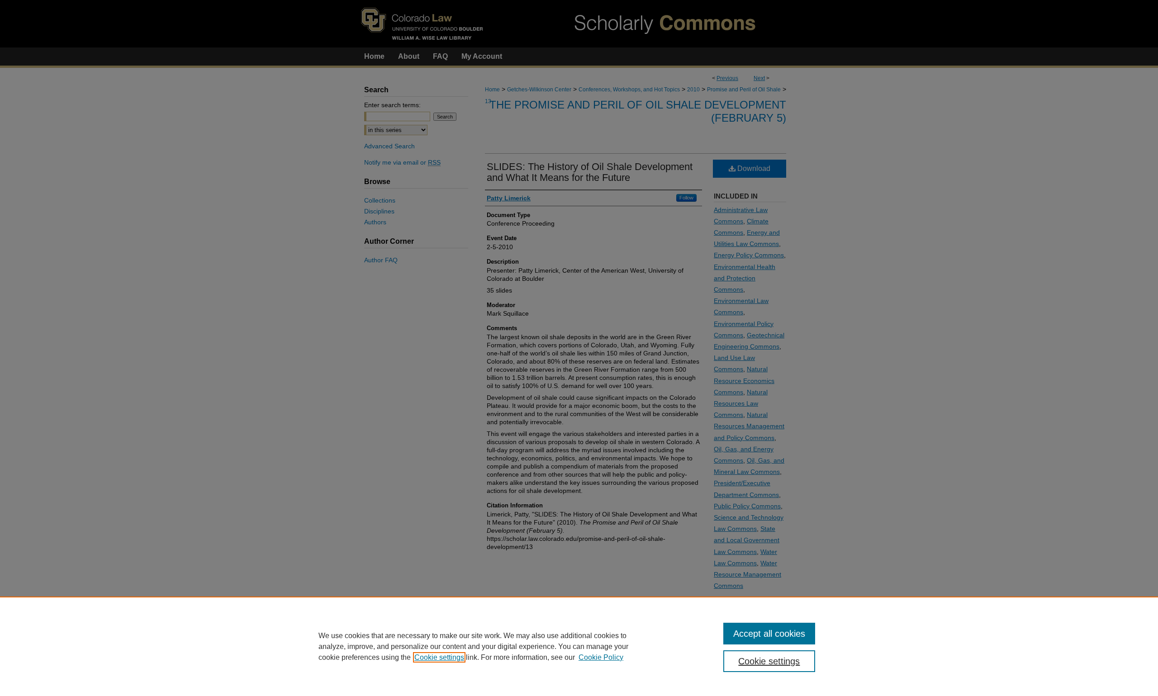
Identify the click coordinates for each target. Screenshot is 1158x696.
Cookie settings (439, 657)
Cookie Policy (601, 657)
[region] (579, 646)
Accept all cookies (769, 634)
